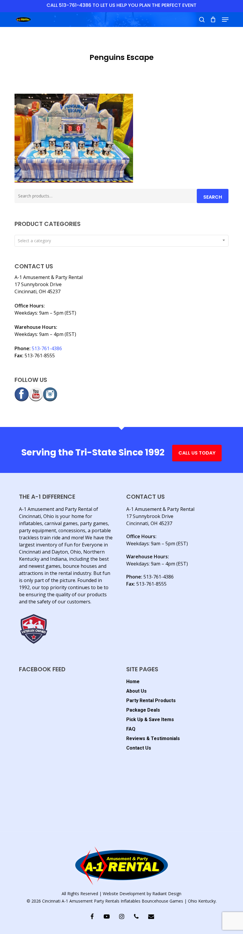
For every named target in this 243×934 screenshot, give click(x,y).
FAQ (130, 729)
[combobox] (121, 241)
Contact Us (138, 748)
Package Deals (143, 710)
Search (212, 197)
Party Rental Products (151, 700)
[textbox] (121, 241)
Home (133, 681)
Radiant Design (166, 893)
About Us (136, 691)
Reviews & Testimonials (153, 738)
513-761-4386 (47, 348)
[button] (225, 20)
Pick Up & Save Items (150, 719)
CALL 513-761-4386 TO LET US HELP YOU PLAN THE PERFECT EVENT (121, 5)
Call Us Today (196, 453)
